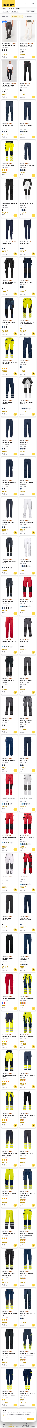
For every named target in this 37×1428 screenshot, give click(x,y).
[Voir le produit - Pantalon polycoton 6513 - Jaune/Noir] (21, 1041)
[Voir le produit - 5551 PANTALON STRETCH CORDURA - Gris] (27, 408)
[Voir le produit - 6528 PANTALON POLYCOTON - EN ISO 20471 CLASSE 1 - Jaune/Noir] (23, 1360)
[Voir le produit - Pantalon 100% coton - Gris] (27, 804)
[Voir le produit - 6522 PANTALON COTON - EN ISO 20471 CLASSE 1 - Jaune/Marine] (2, 1160)
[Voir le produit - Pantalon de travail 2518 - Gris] (27, 527)
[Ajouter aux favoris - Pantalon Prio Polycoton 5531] (33, 815)
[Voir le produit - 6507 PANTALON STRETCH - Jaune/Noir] (21, 1158)
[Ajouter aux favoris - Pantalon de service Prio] (15, 620)
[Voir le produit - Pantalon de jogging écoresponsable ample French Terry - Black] (23, 52)
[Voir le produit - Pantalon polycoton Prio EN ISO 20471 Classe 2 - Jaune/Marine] (21, 1240)
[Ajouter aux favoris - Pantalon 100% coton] (33, 777)
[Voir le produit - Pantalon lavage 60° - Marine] (23, 566)
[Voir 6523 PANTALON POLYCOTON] (33, 1125)
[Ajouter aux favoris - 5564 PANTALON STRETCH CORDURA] (33, 182)
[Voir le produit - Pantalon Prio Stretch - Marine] (4, 804)
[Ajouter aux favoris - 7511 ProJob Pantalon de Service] (15, 539)
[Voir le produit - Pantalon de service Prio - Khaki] (8, 646)
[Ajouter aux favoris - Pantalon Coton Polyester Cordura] (33, 896)
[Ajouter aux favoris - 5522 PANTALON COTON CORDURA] (15, 658)
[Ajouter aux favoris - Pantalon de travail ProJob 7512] (15, 579)
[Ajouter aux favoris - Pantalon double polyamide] (15, 896)
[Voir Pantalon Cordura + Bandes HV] (15, 414)
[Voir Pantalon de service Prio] (15, 652)
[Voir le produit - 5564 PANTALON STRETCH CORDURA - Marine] (23, 210)
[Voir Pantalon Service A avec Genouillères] (15, 494)
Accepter (31, 1419)
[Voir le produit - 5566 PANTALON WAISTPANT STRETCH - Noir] (2, 210)
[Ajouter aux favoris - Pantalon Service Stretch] (33, 1291)
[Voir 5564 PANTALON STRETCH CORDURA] (33, 215)
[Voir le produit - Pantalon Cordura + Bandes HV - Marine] (2, 408)
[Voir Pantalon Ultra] (15, 254)
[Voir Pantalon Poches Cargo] (15, 1008)
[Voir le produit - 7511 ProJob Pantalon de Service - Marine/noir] (2, 567)
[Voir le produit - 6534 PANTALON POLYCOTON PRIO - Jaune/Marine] (4, 1320)
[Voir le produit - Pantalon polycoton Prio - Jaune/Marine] (2, 1198)
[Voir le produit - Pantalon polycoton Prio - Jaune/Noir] (4, 1198)
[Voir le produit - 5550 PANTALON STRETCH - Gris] (4, 327)
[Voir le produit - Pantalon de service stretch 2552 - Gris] (4, 131)
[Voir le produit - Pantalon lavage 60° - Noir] (27, 566)
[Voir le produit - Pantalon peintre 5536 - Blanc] (2, 883)
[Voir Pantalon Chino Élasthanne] (33, 969)
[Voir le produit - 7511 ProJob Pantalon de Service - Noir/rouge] (6, 567)
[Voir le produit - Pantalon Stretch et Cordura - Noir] (27, 884)
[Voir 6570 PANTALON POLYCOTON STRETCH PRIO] (15, 373)
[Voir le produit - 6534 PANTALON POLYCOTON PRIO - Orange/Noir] (6, 1320)
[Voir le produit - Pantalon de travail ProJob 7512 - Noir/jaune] (8, 608)
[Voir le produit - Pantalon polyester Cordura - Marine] (21, 131)
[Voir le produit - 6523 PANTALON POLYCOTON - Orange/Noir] (23, 1120)
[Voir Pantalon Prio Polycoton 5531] (33, 849)
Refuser (23, 1419)
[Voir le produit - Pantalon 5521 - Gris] (21, 646)
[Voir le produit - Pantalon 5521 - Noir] (23, 646)
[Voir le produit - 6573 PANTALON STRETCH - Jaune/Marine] (4, 170)
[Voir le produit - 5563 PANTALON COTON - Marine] (21, 287)
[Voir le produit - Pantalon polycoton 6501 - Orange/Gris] (6, 1041)
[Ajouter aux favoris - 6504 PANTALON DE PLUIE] (15, 1211)
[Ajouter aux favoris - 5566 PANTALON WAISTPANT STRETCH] (15, 182)
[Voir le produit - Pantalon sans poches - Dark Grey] (4, 50)
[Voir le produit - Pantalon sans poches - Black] (6, 50)
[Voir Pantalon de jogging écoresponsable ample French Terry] (33, 57)
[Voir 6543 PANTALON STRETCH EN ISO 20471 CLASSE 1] (33, 1405)
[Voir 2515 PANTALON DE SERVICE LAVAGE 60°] (33, 494)
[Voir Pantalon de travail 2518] (33, 532)
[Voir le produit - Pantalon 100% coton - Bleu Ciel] (23, 804)
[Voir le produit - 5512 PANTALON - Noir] (23, 765)
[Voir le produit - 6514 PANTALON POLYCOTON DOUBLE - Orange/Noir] (8, 1081)
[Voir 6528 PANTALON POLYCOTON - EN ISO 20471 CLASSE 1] (33, 1365)
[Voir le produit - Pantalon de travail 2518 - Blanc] (21, 527)
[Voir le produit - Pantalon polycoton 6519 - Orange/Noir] (25, 1003)
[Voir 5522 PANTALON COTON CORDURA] (15, 692)
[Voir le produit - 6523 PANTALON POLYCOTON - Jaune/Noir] (21, 1120)
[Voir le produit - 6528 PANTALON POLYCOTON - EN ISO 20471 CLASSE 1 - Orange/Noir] (25, 1360)
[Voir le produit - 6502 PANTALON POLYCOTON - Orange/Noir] (25, 1080)
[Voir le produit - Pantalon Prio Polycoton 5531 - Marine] (23, 844)
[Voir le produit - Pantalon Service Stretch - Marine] (21, 1318)
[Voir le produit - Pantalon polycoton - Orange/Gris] (6, 1120)
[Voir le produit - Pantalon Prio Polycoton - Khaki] (8, 842)
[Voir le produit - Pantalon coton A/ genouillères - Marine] (2, 449)
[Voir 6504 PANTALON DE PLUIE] (15, 1245)
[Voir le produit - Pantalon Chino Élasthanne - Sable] (21, 964)
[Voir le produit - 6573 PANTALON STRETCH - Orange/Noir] (6, 170)
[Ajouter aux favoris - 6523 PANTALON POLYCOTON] (33, 1093)
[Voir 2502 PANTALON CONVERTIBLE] (33, 454)
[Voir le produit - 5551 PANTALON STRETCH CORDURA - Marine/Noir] (23, 408)
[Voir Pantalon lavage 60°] (33, 573)
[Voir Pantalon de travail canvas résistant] (33, 732)
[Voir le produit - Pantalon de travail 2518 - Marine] (25, 527)
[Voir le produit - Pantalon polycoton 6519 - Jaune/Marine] (21, 1003)
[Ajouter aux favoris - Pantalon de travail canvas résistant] (33, 698)
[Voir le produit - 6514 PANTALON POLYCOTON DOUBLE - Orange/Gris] (6, 1081)
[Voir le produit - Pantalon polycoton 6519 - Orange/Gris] (23, 1003)
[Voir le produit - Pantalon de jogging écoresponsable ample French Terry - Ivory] (21, 52)
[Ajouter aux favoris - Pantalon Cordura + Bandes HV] (15, 380)
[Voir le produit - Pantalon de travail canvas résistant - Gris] (21, 727)
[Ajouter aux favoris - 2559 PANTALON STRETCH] (15, 500)
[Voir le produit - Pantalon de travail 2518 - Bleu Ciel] (23, 527)
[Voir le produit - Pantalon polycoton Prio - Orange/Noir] (6, 1198)
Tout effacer (28, 16)
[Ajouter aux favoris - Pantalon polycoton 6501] (15, 1014)
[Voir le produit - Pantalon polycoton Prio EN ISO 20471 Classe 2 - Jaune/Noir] (23, 1240)
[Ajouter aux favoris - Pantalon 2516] (33, 340)
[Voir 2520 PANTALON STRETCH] (33, 613)
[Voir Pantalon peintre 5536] (15, 889)
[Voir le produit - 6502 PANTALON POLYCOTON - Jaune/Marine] (23, 1080)
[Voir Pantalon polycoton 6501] (15, 1046)
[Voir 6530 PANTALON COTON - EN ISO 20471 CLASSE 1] (33, 1205)
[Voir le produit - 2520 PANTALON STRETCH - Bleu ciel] (21, 606)
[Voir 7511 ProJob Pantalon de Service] (15, 573)
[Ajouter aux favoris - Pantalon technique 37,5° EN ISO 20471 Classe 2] (33, 300)
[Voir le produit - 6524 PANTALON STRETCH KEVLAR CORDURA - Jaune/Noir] (2, 1280)
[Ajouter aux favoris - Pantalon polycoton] (15, 1093)
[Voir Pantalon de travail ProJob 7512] (15, 613)
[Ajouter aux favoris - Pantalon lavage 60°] (33, 539)
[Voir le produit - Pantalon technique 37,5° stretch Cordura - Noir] (2, 288)
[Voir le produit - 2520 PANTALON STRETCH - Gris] (25, 606)
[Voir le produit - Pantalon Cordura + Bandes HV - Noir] (4, 408)
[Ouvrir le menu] (33, 4)
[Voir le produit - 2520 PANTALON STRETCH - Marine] (23, 606)
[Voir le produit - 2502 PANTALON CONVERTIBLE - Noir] (25, 449)
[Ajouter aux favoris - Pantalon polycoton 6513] (33, 1014)
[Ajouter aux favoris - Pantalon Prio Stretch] (15, 777)
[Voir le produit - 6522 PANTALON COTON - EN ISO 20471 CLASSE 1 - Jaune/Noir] (4, 1160)
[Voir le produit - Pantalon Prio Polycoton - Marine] (4, 842)
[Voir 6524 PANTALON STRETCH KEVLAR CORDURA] (15, 1285)
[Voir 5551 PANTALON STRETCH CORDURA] (33, 414)
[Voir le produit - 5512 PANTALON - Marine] (21, 765)
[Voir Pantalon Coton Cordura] (15, 770)
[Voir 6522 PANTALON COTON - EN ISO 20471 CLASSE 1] (15, 1165)
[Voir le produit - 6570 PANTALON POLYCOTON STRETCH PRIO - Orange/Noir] (6, 368)
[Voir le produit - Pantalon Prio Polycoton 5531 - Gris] (25, 844)
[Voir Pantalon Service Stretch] (33, 1325)
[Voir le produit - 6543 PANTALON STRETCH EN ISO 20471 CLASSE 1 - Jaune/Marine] (21, 1400)
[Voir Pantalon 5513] (15, 732)
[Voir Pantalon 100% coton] (33, 809)
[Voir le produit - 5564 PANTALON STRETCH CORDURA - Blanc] (21, 210)
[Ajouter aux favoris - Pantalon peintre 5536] (15, 856)
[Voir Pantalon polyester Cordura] (33, 137)
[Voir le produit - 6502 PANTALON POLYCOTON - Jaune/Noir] (21, 1080)
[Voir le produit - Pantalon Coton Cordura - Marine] (2, 765)
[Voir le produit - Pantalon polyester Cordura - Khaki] (25, 131)
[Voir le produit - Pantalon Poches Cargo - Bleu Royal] (2, 1003)
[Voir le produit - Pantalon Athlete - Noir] (21, 90)
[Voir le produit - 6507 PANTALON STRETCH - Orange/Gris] (25, 1158)
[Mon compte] (29, 4)
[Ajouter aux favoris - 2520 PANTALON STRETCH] (33, 579)
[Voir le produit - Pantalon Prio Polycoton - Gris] (6, 842)
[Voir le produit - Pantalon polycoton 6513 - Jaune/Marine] (23, 1041)
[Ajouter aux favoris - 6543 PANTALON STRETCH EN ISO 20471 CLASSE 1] (33, 1371)
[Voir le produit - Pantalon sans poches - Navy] (2, 50)
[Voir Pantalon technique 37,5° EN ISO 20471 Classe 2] (33, 333)
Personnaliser (7, 1419)
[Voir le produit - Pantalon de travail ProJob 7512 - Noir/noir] (6, 608)
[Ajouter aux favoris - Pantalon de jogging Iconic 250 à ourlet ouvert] (15, 63)
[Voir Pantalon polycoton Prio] (15, 1205)
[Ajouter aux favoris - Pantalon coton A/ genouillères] (15, 420)
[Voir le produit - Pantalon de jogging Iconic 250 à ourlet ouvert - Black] (4, 91)
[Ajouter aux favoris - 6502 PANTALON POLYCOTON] (33, 1053)
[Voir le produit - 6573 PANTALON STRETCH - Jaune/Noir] (2, 170)
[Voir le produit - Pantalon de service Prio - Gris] (6, 646)
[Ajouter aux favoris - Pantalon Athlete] (33, 63)
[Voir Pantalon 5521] (33, 652)
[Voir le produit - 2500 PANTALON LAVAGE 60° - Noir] (25, 170)
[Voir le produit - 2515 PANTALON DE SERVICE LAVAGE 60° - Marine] (21, 489)
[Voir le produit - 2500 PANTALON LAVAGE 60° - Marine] (21, 170)
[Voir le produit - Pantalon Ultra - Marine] (2, 248)
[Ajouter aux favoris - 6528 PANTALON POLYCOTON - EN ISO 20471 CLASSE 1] (33, 1331)
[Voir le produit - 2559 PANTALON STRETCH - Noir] (4, 527)
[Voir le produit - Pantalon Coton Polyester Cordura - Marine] (21, 924)
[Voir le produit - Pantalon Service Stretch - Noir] (23, 1318)
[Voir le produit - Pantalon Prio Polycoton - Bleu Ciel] (2, 842)
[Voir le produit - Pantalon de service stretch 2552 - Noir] (6, 131)
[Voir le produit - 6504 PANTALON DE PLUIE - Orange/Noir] (6, 1238)
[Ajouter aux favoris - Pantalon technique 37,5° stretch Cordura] (15, 260)
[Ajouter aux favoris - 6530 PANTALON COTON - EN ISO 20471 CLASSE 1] (33, 1171)
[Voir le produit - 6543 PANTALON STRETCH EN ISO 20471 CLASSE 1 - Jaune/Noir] (23, 1400)
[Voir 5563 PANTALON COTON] (33, 294)
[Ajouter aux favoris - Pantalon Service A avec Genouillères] (15, 460)
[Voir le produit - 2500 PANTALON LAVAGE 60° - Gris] (23, 170)
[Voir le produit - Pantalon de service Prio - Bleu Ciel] (2, 646)
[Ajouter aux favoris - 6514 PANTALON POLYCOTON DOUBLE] (15, 1053)
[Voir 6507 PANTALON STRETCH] (33, 1165)
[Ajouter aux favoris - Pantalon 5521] (33, 620)
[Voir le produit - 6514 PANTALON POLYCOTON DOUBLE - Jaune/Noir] (2, 1081)
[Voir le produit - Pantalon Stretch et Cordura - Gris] (25, 884)
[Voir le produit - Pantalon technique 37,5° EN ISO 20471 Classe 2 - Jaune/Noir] (21, 328)
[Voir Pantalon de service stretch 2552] (15, 137)
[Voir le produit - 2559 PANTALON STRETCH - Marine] (2, 527)
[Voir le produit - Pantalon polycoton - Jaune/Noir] (2, 1120)
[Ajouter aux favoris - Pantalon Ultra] (15, 222)
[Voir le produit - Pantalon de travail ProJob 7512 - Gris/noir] (4, 608)
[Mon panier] (25, 4)
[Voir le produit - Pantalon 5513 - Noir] (4, 725)
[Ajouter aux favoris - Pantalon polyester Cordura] (33, 103)
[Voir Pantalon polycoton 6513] (33, 1046)
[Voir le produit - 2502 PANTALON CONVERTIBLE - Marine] (21, 449)
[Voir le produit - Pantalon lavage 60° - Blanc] (21, 566)
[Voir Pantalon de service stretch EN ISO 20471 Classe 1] (15, 1405)
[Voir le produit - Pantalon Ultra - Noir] (4, 248)
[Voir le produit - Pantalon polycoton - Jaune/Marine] (4, 1120)
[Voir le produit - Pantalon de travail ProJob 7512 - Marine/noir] (2, 608)
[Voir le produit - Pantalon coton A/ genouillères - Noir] (4, 449)
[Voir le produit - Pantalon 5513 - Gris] (2, 725)
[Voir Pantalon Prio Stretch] (15, 809)
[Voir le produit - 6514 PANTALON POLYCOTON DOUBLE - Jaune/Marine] (4, 1081)
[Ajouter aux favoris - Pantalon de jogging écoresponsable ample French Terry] (33, 23)
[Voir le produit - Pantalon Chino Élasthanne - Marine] (23, 964)
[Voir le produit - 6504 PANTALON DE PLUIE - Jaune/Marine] (2, 1238)
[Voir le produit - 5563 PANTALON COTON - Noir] (23, 287)
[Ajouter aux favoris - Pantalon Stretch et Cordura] (33, 856)
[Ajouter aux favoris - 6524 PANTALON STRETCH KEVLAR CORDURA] (15, 1251)
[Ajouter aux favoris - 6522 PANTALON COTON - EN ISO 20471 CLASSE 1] (15, 1131)
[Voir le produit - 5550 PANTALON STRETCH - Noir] (6, 327)
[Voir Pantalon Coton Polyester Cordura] (33, 930)
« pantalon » (16, 16)
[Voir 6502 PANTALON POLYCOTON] (33, 1086)
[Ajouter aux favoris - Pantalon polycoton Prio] (15, 1171)
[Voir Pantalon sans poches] (15, 57)
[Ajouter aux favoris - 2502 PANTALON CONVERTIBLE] (33, 420)
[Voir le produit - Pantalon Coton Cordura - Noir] (4, 765)
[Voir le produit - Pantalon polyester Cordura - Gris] (23, 131)
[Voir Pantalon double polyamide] (15, 930)
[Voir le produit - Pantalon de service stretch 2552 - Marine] (2, 131)
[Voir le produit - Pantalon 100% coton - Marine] (25, 804)
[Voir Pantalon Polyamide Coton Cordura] (33, 692)
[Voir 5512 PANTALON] (33, 770)
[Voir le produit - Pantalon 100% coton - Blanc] (21, 804)
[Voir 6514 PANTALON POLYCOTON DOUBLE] (15, 1086)
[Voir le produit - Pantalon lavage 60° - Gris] (25, 566)
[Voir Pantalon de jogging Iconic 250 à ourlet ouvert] (15, 97)
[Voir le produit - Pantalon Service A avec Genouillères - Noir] (4, 489)
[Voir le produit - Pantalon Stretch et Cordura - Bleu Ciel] (21, 884)
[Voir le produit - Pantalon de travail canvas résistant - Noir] (23, 727)
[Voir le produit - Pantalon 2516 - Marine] (21, 367)
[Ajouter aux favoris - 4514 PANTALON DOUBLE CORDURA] (15, 936)
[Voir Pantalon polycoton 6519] (33, 1008)
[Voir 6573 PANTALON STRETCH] (15, 175)
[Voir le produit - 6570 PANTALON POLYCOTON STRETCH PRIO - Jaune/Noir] (2, 368)
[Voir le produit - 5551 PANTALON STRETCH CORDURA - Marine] (25, 408)
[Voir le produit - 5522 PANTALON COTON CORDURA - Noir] (2, 687)
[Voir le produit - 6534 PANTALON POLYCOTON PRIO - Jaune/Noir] (2, 1320)
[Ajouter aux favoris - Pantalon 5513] (15, 698)
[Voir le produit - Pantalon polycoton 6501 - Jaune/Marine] (2, 1041)
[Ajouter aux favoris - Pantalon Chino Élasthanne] (33, 936)
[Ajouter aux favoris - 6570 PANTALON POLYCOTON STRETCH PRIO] (15, 340)
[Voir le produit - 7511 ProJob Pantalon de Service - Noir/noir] (8, 567)
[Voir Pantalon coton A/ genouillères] (15, 454)
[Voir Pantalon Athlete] (33, 97)
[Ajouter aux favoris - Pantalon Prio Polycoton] (15, 815)
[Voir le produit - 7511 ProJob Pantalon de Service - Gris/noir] (4, 567)
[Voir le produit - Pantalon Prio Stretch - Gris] (6, 804)
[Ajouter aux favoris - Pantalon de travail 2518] (33, 500)
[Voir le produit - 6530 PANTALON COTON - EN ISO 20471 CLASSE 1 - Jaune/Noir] (23, 1200)
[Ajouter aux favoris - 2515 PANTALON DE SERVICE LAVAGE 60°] (33, 460)
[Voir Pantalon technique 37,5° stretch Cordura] (15, 294)
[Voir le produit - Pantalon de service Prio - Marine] (4, 646)
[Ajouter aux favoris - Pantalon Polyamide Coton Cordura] (33, 658)
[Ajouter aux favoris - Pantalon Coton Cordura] (15, 738)
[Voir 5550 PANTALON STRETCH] (15, 333)
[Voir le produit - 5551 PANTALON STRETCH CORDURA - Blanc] (21, 408)
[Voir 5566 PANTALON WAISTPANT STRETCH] (15, 215)
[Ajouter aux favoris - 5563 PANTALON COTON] (33, 260)
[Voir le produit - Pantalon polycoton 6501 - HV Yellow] (4, 1041)
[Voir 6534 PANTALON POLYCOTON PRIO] (15, 1325)
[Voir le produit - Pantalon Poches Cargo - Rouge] (4, 1003)
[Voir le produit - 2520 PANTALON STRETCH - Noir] (27, 606)
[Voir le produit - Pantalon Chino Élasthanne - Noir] (27, 964)
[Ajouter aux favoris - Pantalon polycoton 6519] (33, 976)
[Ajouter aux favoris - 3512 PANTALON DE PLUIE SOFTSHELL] (15, 1331)
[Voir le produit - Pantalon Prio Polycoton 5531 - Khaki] (27, 844)
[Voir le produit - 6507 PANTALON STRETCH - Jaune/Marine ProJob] (23, 1158)
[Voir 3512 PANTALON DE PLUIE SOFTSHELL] (15, 1365)
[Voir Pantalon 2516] (33, 373)
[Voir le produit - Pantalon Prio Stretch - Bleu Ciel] (2, 804)
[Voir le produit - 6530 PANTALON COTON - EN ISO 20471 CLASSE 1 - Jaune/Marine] (21, 1200)
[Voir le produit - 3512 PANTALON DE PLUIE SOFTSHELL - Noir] (2, 1360)
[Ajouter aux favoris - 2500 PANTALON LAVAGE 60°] (33, 143)
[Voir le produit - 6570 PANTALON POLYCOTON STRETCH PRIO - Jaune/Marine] (4, 368)
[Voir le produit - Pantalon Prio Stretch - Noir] (8, 804)
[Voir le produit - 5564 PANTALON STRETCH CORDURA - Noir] (25, 210)
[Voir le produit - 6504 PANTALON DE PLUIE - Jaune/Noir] (4, 1238)
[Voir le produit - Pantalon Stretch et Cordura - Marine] (23, 884)
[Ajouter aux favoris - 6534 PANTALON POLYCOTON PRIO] (15, 1291)
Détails (5, 1416)
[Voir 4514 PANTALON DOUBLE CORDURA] (15, 969)
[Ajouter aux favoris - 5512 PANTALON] (33, 738)
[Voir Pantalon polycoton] (15, 1125)
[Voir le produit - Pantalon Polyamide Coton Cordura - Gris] (21, 687)
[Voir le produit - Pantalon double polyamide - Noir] (2, 924)
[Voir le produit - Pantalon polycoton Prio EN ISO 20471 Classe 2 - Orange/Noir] (25, 1240)
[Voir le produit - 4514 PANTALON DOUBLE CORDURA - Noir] (2, 964)
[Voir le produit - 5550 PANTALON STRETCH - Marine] (2, 327)
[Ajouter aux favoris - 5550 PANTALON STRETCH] (15, 300)
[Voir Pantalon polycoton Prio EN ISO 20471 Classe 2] (33, 1245)
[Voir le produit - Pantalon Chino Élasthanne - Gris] (25, 964)
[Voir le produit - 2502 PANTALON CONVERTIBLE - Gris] (23, 449)
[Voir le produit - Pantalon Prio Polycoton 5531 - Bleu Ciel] (21, 844)
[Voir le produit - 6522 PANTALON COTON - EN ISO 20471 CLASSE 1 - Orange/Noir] (6, 1160)
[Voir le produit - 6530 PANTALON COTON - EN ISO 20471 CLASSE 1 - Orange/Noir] (25, 1200)
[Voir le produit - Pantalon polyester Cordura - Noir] (27, 131)
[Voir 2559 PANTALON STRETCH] (15, 532)
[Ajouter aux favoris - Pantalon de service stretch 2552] (15, 103)
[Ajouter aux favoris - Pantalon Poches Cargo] (15, 976)
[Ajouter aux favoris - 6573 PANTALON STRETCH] (15, 143)
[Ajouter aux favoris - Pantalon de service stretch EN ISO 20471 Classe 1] (15, 1371)
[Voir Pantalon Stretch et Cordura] (33, 889)
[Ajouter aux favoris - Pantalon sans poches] (15, 23)
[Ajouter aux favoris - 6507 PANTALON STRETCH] (33, 1131)
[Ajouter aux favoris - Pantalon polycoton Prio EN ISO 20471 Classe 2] (33, 1211)
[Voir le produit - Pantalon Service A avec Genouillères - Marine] (2, 489)
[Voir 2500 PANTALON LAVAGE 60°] (33, 175)
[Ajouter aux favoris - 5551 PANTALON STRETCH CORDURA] (33, 380)
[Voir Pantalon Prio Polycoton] (15, 849)
